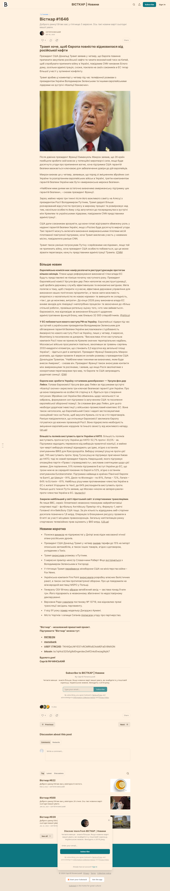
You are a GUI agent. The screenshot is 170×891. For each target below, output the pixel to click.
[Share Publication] (139, 4)
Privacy (86, 873)
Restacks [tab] (56, 742)
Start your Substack (78, 879)
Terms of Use (97, 857)
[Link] (36, 48)
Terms (93, 873)
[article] (85, 785)
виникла (59, 534)
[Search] (133, 4)
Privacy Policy (104, 860)
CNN (119, 252)
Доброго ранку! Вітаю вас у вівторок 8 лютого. (61, 784)
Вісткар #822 (48, 780)
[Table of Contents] (2, 445)
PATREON (49, 637)
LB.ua (105, 521)
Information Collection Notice (84, 860)
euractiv (80, 492)
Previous (49, 724)
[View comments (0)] (50, 40)
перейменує (72, 568)
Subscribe (149, 4)
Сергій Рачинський (53, 32)
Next (122, 724)
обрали (74, 589)
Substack (72, 886)
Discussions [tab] (58, 773)
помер (64, 610)
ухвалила (67, 601)
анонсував (58, 555)
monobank (50, 641)
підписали (87, 615)
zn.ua (44, 429)
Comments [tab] (45, 742)
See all (45, 836)
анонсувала (87, 577)
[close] (109, 820)
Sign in (162, 4)
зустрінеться (113, 560)
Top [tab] (42, 773)
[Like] (41, 809)
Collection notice (104, 873)
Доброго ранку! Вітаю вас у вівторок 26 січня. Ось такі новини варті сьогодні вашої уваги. (71, 802)
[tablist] (50, 742)
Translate (45, 14)
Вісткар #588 (48, 797)
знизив (97, 543)
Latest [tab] (49, 773)
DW (64, 374)
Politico (125, 315)
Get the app (97, 879)
